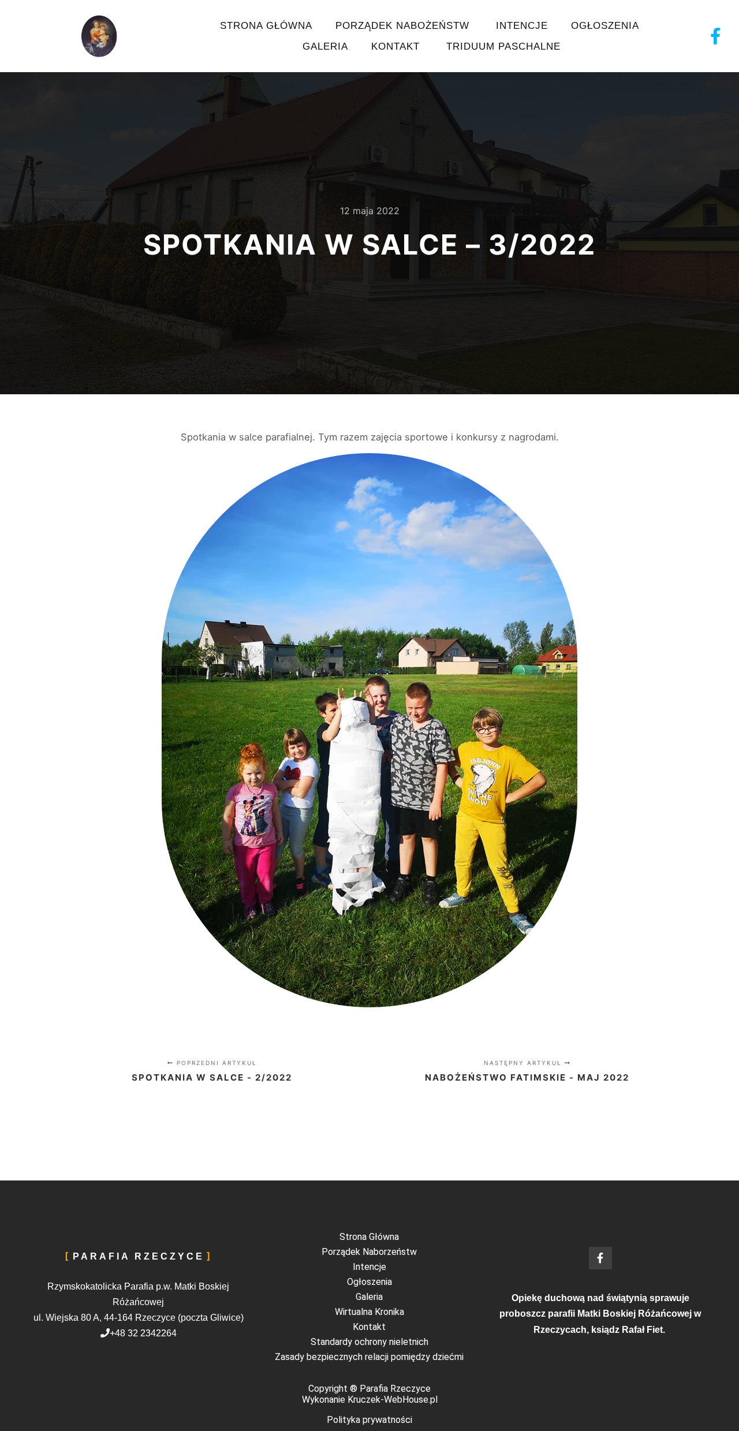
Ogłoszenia (607, 25)
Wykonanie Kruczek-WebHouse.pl (370, 1399)
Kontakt (397, 46)
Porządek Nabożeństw (404, 25)
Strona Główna (266, 25)
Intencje (522, 25)
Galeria (325, 46)
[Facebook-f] (715, 36)
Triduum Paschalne (503, 46)
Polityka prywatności (369, 1419)
